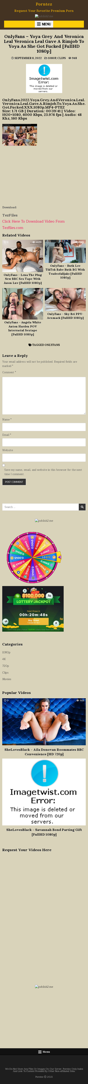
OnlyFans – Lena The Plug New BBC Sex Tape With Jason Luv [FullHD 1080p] (23, 279)
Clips (61, 58)
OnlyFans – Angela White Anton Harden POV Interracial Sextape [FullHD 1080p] (22, 328)
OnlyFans (52, 345)
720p (5, 666)
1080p (52, 58)
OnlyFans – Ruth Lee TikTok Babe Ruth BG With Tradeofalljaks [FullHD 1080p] (65, 272)
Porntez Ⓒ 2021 (44, 1077)
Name (6, 420)
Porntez (44, 4)
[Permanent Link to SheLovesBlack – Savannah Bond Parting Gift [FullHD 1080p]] (44, 792)
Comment (9, 372)
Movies (6, 679)
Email (6, 435)
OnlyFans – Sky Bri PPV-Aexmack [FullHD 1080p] (65, 316)
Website (7, 450)
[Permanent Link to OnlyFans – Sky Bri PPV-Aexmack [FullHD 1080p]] (65, 299)
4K (4, 659)
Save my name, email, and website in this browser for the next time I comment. (43, 472)
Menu (46, 24)
